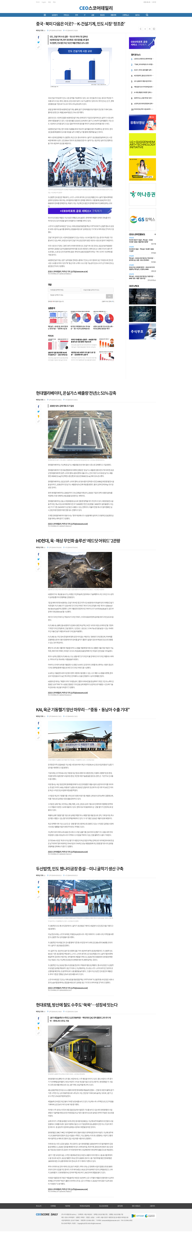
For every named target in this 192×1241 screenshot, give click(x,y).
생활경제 (113, 15)
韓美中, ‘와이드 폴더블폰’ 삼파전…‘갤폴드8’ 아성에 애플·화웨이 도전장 (144, 70)
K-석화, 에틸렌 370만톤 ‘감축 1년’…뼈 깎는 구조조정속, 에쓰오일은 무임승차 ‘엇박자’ (144, 92)
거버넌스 (66, 15)
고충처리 (152, 1206)
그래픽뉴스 (125, 15)
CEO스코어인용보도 (137, 234)
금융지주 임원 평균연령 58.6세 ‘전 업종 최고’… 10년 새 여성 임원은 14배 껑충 (57, 354)
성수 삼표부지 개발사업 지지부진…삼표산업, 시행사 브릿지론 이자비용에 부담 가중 (144, 81)
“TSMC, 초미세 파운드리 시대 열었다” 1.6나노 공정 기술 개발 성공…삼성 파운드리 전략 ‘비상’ (144, 64)
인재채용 (53, 1206)
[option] (142, 144)
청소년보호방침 (103, 1206)
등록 (109, 296)
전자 (76, 15)
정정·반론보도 (136, 1206)
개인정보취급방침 (85, 1206)
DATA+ (137, 15)
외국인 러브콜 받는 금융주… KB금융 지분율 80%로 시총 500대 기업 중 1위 (83, 340)
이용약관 (67, 1206)
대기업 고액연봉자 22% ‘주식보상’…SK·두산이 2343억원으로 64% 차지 (80, 328)
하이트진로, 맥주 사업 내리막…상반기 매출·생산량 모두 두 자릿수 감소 (144, 109)
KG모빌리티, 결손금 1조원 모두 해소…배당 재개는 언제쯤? (144, 75)
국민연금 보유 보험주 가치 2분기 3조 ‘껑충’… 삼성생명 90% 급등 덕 (83, 353)
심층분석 (55, 15)
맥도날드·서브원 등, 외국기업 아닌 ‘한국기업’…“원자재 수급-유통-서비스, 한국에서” (58, 328)
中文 (54, 2)
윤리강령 (120, 1206)
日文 (49, 2)
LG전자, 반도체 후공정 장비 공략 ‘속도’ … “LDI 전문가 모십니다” (144, 103)
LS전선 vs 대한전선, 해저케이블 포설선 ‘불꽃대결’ (144, 59)
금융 (92, 15)
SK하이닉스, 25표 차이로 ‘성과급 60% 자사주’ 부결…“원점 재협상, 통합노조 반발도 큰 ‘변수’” (144, 98)
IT (84, 15)
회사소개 (38, 1206)
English (44, 2)
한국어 (38, 2)
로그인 (154, 2)
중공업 (102, 15)
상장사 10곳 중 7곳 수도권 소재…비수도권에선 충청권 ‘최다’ (103, 327)
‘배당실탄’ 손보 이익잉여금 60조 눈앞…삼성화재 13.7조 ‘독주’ (144, 87)
